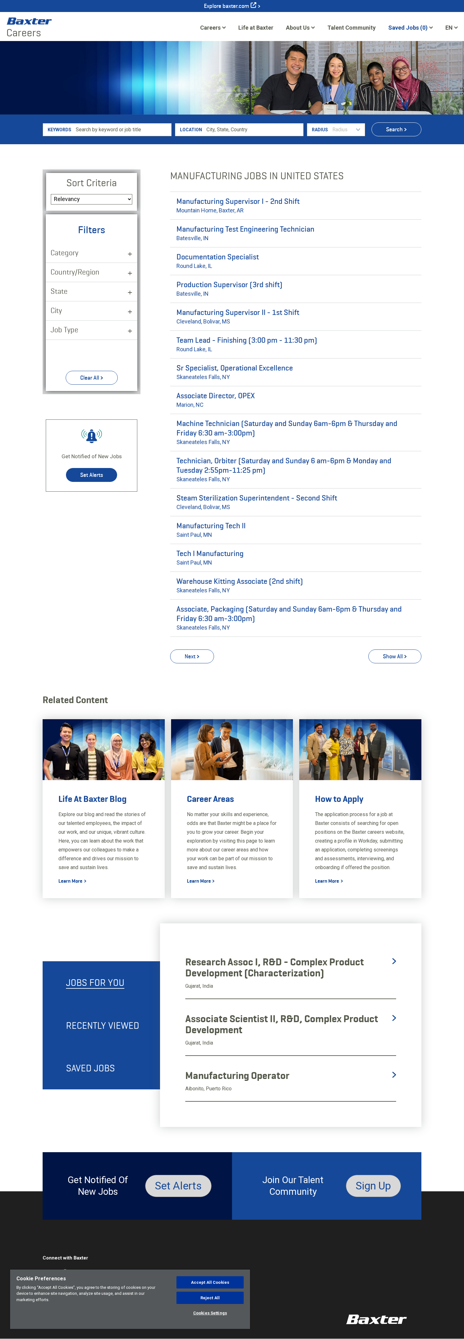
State (59, 291)
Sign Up (373, 1185)
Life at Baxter (255, 27)
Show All (393, 656)
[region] (130, 1299)
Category (64, 252)
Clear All (89, 377)
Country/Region (75, 271)
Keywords (59, 129)
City (56, 310)
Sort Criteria (91, 183)
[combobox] (254, 129)
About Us (298, 27)
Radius (320, 129)
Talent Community (351, 29)
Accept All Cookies (210, 1282)
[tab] (101, 982)
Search (394, 129)
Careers (210, 27)
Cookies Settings (210, 1313)
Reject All (210, 1297)
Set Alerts (91, 474)
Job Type (64, 329)
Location (191, 129)
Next (190, 656)
